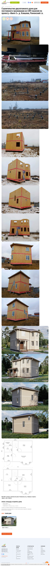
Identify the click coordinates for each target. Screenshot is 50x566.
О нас (42, 547)
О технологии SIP (30, 547)
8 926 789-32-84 (4, 551)
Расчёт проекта (44, 2)
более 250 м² (18, 558)
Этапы (28, 550)
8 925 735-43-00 (4, 550)
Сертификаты (43, 550)
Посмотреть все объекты (6, 533)
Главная (3, 6)
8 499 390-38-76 (37, 2)
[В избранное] (14, 517)
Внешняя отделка (30, 557)
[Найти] (25, 2)
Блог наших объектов (8, 6)
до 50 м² (17, 549)
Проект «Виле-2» (5, 503)
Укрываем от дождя (30, 558)
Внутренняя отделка (30, 556)
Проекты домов (14, 2)
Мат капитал (43, 554)
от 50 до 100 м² (18, 550)
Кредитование (43, 551)
